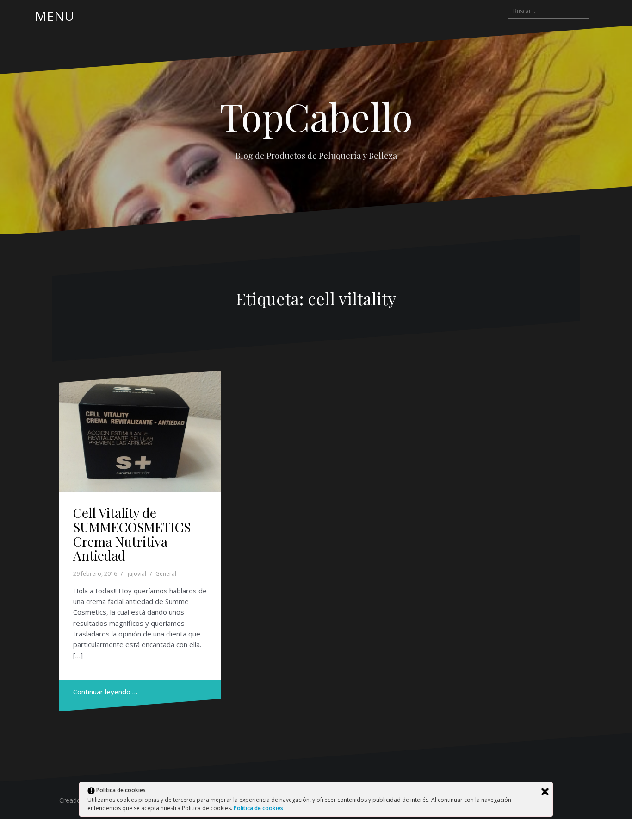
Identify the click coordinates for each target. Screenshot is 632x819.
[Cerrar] (545, 791)
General (165, 574)
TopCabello (316, 116)
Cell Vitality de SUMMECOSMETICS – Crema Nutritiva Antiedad (137, 534)
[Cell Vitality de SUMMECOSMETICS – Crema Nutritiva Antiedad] (140, 431)
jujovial (137, 574)
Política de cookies (259, 808)
